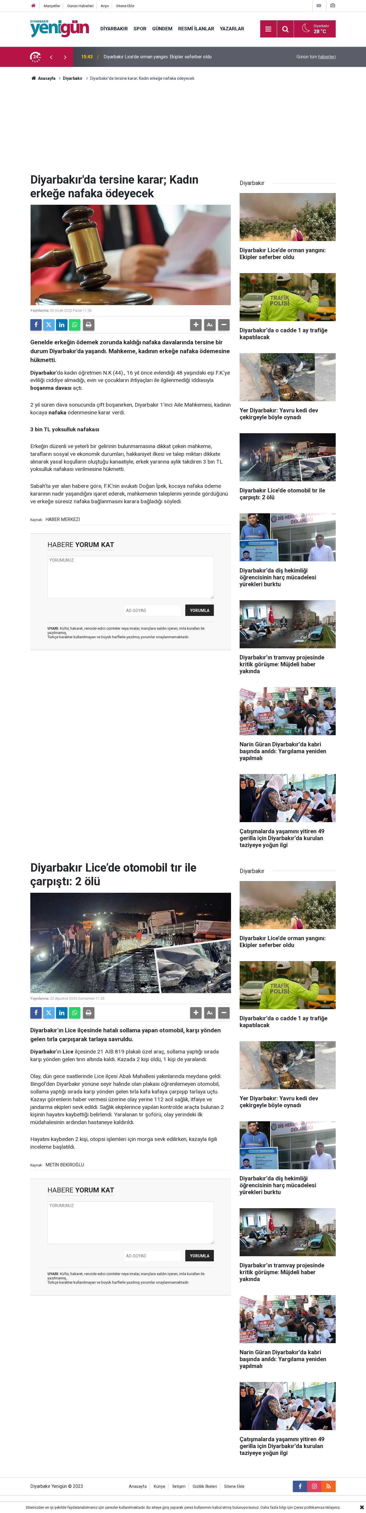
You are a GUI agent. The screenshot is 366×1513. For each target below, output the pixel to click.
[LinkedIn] (61, 325)
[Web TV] (319, 5)
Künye (159, 1486)
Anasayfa (46, 78)
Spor (140, 28)
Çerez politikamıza (309, 1507)
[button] (196, 325)
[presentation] (51, 56)
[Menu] (268, 29)
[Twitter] (49, 325)
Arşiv (105, 6)
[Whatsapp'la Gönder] (74, 325)
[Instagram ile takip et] (314, 1486)
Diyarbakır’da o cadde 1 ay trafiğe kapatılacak (149, 56)
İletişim (179, 1486)
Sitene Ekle (125, 6)
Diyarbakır (114, 28)
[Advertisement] (183, 130)
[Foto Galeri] (332, 5)
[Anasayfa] (33, 6)
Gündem (162, 28)
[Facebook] (36, 325)
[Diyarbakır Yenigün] (59, 28)
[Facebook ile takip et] (300, 1486)
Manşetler (52, 6)
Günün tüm (316, 56)
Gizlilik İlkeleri (205, 1486)
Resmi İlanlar (196, 28)
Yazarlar (232, 28)
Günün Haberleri (80, 6)
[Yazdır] (88, 325)
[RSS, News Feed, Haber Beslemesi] (328, 1486)
